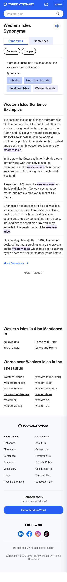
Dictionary (9, 443)
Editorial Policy (43, 462)
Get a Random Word (33, 510)
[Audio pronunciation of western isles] (57, 26)
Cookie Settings (44, 468)
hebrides (14, 80)
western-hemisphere (16, 394)
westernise (42, 400)
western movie (13, 388)
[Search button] (57, 13)
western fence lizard (48, 377)
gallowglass (11, 342)
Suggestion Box (44, 481)
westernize (42, 405)
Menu (58, 4)
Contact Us (41, 449)
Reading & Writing (14, 481)
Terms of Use (43, 475)
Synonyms (15, 41)
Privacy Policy (43, 456)
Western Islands (45, 88)
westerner (10, 400)
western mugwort (46, 388)
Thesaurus (10, 449)
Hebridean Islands (37, 80)
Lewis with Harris (46, 342)
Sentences (41, 41)
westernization (13, 405)
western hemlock (14, 383)
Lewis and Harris (46, 347)
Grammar (9, 462)
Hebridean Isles (19, 88)
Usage (7, 475)
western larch (43, 383)
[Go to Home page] (19, 4)
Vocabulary (10, 468)
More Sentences (14, 263)
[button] (46, 4)
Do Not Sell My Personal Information (33, 547)
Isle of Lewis (11, 347)
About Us (40, 443)
